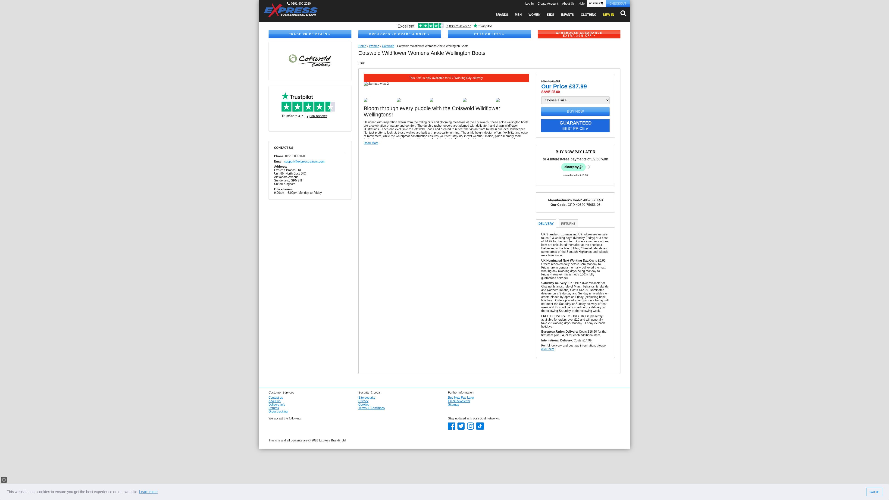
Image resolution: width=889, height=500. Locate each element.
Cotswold (388, 46)
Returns (274, 408)
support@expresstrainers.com (304, 161)
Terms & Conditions (371, 408)
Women (374, 46)
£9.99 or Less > (489, 34)
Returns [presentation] (568, 223)
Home (362, 46)
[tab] (546, 223)
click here (547, 349)
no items (595, 3)
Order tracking (278, 411)
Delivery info (277, 404)
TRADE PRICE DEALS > (310, 34)
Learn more (148, 492)
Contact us (276, 397)
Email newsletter (459, 401)
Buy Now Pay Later (461, 397)
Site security (366, 397)
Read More (371, 143)
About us (275, 401)
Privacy (363, 401)
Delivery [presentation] (546, 223)
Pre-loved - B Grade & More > (399, 34)
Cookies (363, 404)
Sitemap (453, 404)
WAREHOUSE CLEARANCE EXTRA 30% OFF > (579, 34)
